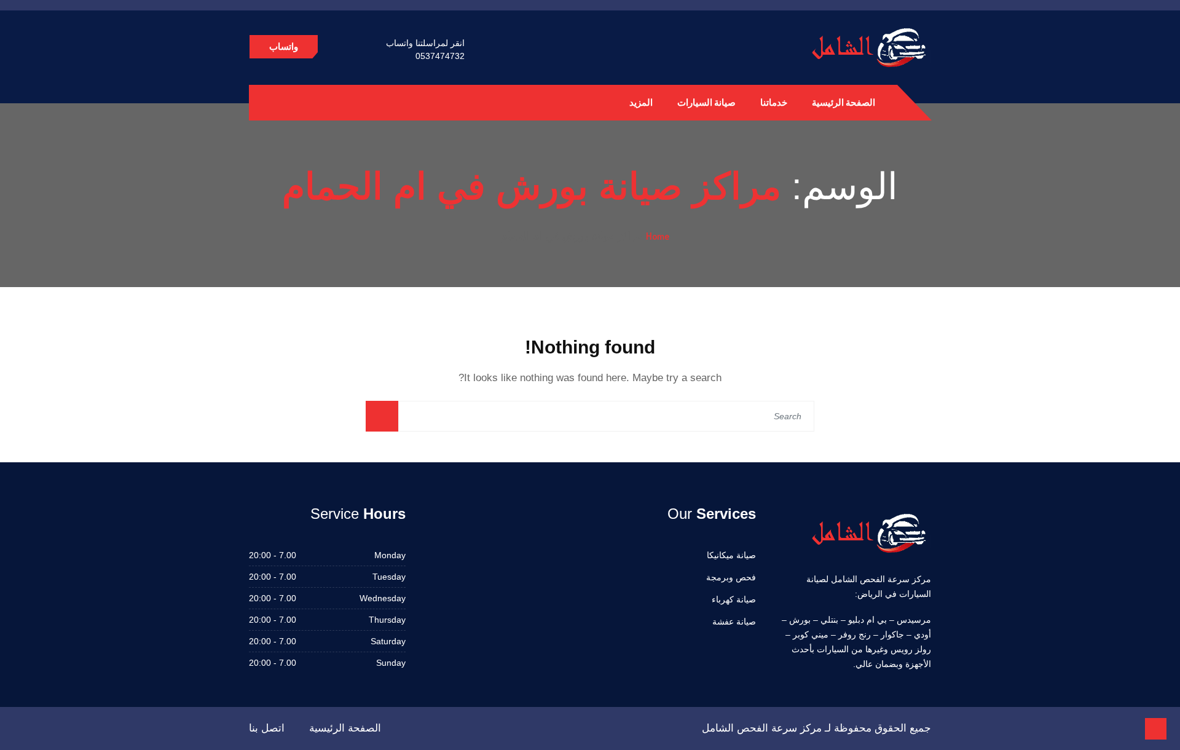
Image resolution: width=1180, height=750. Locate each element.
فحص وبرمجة (731, 577)
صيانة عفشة (734, 621)
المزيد (641, 102)
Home (657, 236)
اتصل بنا (267, 728)
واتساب (283, 46)
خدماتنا (773, 102)
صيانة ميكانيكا (731, 555)
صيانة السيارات (706, 102)
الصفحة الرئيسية (843, 102)
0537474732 (440, 56)
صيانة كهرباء (734, 599)
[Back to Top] (1155, 729)
